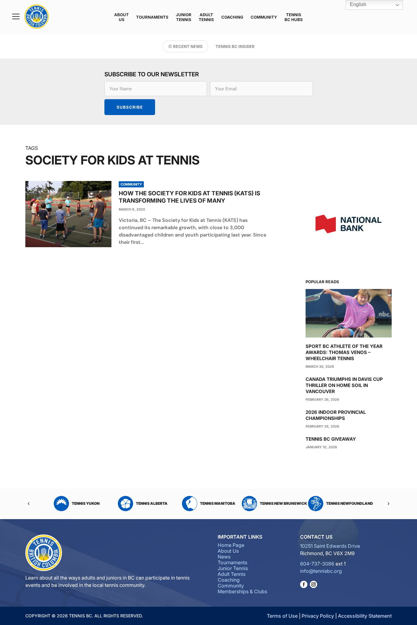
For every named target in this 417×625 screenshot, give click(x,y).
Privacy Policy (318, 616)
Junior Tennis (183, 17)
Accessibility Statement (365, 616)
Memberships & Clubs (242, 591)
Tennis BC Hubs (294, 17)
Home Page (231, 545)
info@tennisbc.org (321, 571)
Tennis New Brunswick (217, 503)
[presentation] (68, 214)
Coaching (232, 17)
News (224, 557)
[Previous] (29, 503)
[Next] (388, 503)
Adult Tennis (206, 17)
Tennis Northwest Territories (345, 503)
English (357, 4)
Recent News (188, 46)
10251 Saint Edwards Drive (330, 546)
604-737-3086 (317, 564)
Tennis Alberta (86, 503)
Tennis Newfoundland (283, 503)
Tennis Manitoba (152, 503)
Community (264, 17)
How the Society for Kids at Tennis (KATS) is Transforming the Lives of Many (189, 197)
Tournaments (152, 17)
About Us (121, 17)
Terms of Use (282, 616)
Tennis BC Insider (235, 46)
